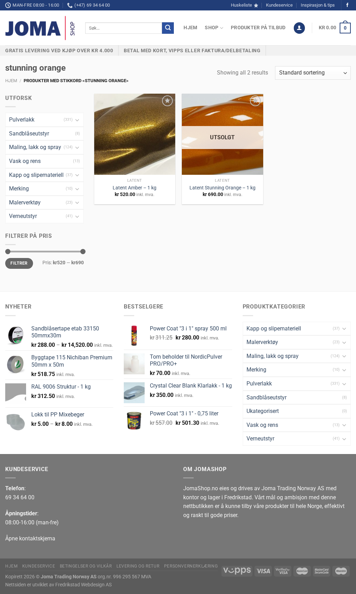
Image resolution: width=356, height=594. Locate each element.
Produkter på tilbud (258, 28)
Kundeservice (279, 5)
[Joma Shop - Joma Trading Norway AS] (40, 28)
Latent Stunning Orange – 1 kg (222, 188)
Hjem (190, 28)
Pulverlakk (21, 119)
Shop (211, 28)
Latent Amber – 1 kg (134, 188)
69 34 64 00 (19, 497)
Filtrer (19, 263)
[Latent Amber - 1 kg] (134, 134)
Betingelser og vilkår (86, 566)
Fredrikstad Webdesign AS (83, 585)
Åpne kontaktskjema (30, 538)
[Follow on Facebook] (347, 5)
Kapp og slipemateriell (36, 175)
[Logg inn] (299, 28)
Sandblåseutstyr (29, 133)
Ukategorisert (262, 411)
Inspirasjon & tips (318, 5)
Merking (19, 188)
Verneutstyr (23, 216)
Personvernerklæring (191, 566)
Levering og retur (137, 566)
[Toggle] (77, 120)
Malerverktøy (25, 202)
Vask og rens (25, 161)
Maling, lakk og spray (35, 147)
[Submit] (168, 28)
